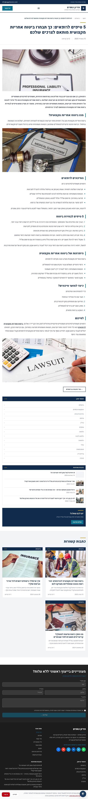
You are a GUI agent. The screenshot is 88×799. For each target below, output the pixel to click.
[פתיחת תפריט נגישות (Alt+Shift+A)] (83, 794)
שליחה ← (44, 715)
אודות (40, 735)
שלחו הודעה (77, 522)
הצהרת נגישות (37, 755)
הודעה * (83, 697)
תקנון (40, 748)
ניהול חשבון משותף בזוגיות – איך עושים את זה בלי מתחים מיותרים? (23, 775)
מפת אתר (38, 745)
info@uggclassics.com (10, 2)
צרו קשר (7, 8)
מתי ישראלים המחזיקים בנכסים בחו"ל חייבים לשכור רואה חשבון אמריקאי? (23, 769)
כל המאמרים (38, 742)
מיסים (84, 775)
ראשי (84, 18)
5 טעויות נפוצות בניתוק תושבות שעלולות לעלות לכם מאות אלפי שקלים (23, 785)
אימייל (41, 689)
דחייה (15, 794)
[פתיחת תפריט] (38, 8)
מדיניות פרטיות (37, 751)
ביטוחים (77, 18)
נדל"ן (84, 778)
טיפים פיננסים (81, 772)
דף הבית (39, 732)
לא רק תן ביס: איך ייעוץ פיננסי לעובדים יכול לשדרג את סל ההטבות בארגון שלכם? (23, 780)
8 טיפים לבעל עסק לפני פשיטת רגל (30, 765)
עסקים (83, 781)
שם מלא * (83, 681)
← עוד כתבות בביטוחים (74, 389)
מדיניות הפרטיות (74, 796)
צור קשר (39, 739)
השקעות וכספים (80, 768)
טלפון (84, 689)
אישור (6, 794)
